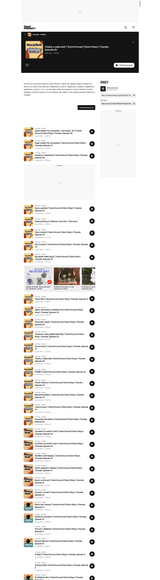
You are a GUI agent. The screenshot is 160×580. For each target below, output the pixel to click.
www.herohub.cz (112, 90)
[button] (125, 27)
